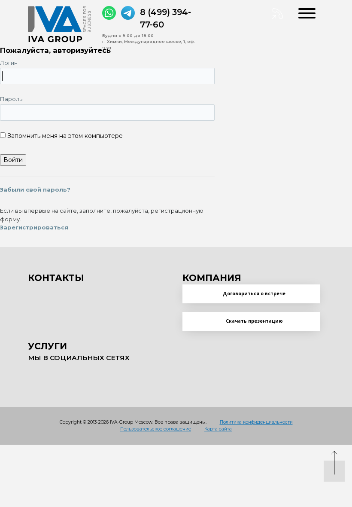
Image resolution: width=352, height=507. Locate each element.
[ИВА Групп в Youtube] (71, 374)
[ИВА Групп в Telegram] (128, 13)
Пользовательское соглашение (155, 429)
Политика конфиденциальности (256, 422)
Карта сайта (218, 429)
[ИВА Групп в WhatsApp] (109, 13)
